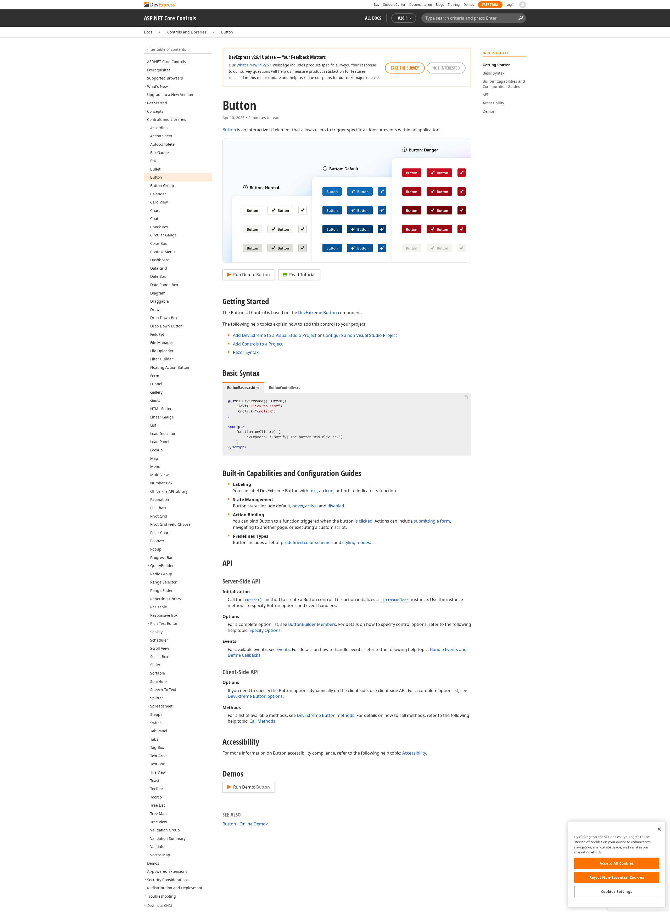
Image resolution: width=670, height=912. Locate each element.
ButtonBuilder (395, 599)
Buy (376, 4)
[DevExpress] (160, 5)
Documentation (420, 4)
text (313, 491)
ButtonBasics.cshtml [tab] (243, 387)
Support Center (394, 4)
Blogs (440, 4)
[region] (617, 864)
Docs (148, 32)
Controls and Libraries (186, 32)
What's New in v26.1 (254, 65)
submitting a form (432, 521)
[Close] (659, 829)
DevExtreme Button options (255, 696)
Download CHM (159, 905)
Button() (253, 599)
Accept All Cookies (617, 863)
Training (454, 4)
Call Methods (262, 721)
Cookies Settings (617, 891)
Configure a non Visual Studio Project (360, 335)
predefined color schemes (307, 542)
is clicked (363, 521)
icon (329, 491)
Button (227, 32)
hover (297, 506)
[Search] (520, 18)
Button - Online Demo (244, 824)
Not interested (446, 68)
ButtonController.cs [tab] (284, 387)
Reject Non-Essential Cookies (616, 877)
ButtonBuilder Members (312, 624)
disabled (335, 506)
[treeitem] (166, 61)
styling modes (356, 542)
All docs (373, 18)
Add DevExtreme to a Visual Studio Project (274, 335)
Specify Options (265, 630)
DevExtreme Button (317, 312)
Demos (469, 4)
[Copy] (465, 397)
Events (283, 649)
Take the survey (405, 68)
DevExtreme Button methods (325, 715)
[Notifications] (522, 4)
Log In (510, 4)
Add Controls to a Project (258, 344)
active (311, 506)
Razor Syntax (246, 352)
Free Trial (490, 4)
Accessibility (414, 753)
